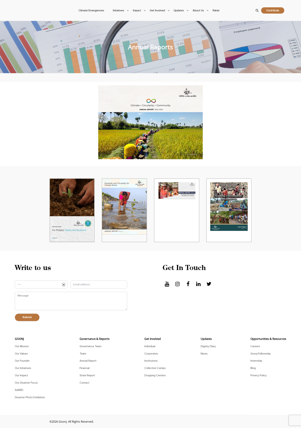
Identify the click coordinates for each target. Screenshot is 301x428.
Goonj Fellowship (260, 353)
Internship (256, 360)
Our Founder (22, 360)
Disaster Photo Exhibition (30, 397)
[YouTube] (167, 284)
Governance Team (90, 346)
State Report (87, 375)
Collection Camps (155, 368)
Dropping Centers (155, 375)
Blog (253, 368)
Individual (149, 346)
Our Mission (22, 346)
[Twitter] (208, 284)
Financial (85, 368)
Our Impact (21, 375)
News (204, 353)
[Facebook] (187, 284)
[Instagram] (177, 284)
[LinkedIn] (198, 284)
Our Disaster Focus (26, 382)
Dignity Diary (208, 346)
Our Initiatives (23, 368)
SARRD (19, 390)
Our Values (21, 353)
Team (83, 353)
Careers (255, 346)
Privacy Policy (258, 375)
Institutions (151, 360)
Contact (84, 382)
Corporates (151, 353)
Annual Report (88, 360)
